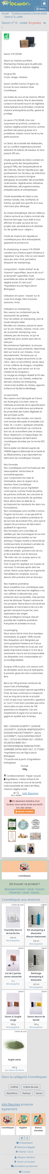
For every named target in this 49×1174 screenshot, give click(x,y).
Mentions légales (26, 1147)
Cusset (25, 892)
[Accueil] (16, 2)
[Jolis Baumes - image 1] (35, 836)
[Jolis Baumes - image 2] (20, 848)
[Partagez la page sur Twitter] (21, 1138)
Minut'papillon (13, 940)
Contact (26, 1171)
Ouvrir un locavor (26, 1161)
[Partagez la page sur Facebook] (27, 1138)
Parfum (26, 1093)
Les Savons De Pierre (14, 1070)
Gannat (35, 892)
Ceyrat (30, 888)
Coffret (14, 1086)
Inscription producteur (26, 1166)
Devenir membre (25, 811)
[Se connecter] (44, 3)
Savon (39, 1093)
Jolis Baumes (11, 1104)
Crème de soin (31, 1086)
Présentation (26, 1142)
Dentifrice (12, 1093)
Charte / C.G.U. (26, 1151)
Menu (42, 8)
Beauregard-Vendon (14, 888)
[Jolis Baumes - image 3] (31, 848)
